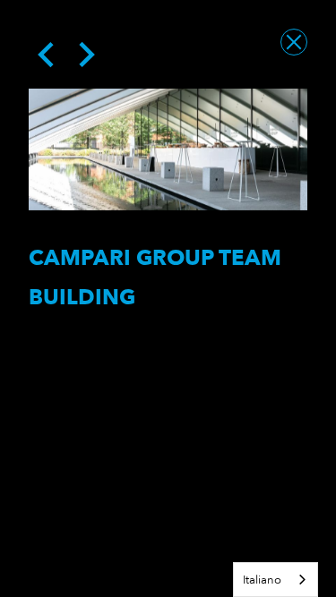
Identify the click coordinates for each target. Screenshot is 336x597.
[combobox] (275, 579)
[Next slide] (85, 54)
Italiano (262, 580)
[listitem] (168, 149)
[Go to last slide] (47, 54)
